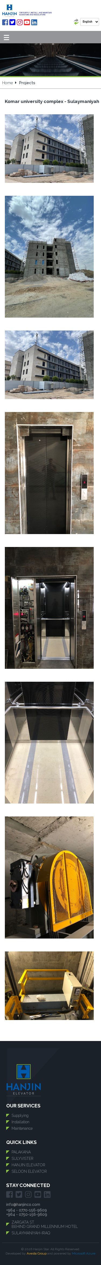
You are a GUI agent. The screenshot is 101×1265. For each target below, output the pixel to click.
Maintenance (22, 1128)
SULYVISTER (22, 1158)
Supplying (20, 1115)
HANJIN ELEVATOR (28, 1165)
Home (7, 82)
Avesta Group (37, 1253)
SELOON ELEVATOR (29, 1171)
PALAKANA (21, 1152)
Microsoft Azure (83, 1253)
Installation (20, 1122)
